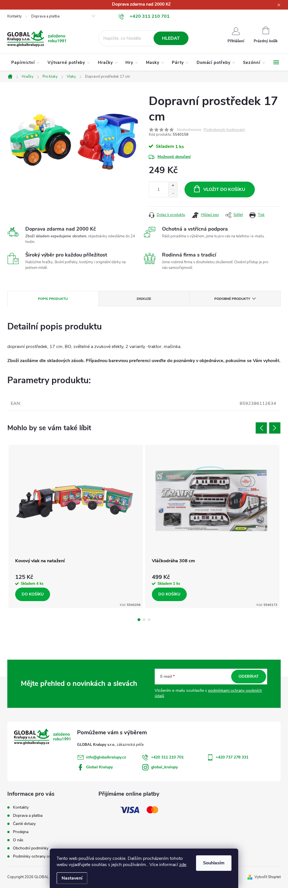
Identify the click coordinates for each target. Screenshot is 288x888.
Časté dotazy (24, 823)
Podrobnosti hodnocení (224, 130)
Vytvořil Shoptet (268, 877)
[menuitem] (25, 62)
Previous (261, 428)
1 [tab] (139, 619)
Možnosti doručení (174, 156)
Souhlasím (213, 863)
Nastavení (72, 878)
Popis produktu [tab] (53, 298)
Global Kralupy (99, 767)
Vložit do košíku (224, 189)
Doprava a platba (45, 16)
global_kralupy (164, 767)
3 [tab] (149, 619)
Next (274, 428)
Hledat (171, 38)
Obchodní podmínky (30, 848)
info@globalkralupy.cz (106, 757)
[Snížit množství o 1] (172, 193)
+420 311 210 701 (167, 757)
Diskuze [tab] (144, 298)
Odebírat (248, 676)
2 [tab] (144, 619)
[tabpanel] (75, 526)
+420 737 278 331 (232, 757)
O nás (18, 840)
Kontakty (14, 16)
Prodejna (20, 832)
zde (182, 865)
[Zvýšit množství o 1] (172, 185)
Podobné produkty (232, 298)
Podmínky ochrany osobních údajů (43, 856)
